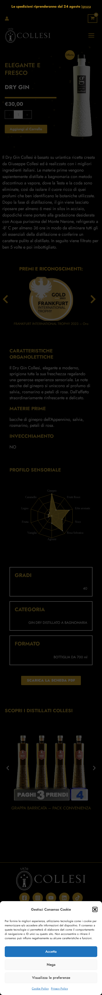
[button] (95, 909)
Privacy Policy (59, 988)
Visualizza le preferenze (51, 977)
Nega (51, 964)
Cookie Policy (40, 988)
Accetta (51, 951)
